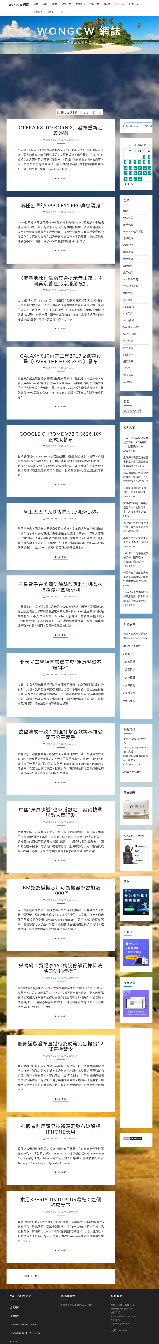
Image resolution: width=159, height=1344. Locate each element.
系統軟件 (128, 238)
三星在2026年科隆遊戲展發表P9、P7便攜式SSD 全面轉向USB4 (135, 442)
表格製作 (38, 11)
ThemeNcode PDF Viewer (23, 1324)
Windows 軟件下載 (133, 231)
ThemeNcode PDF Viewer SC (25, 1332)
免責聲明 (15, 1307)
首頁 (36, 3)
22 (145, 173)
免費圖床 (80, 3)
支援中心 (133, 3)
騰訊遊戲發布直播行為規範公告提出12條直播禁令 (60, 1046)
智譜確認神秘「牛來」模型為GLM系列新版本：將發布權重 (135, 507)
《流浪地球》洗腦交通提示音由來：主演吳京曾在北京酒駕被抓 (60, 280)
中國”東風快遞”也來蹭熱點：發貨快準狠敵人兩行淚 (60, 812)
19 (130, 173)
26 (130, 178)
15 (145, 167)
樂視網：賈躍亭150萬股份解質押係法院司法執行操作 (60, 968)
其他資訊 (128, 382)
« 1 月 (126, 183)
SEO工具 (119, 3)
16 (149, 167)
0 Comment (71, 139)
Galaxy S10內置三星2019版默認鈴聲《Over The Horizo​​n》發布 (60, 358)
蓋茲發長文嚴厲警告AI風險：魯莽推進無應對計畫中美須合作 (135, 577)
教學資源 (128, 347)
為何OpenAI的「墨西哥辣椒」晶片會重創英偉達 (136, 527)
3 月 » (133, 183)
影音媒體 (128, 258)
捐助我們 (15, 1315)
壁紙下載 (66, 3)
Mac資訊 (127, 300)
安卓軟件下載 (130, 286)
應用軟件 (128, 272)
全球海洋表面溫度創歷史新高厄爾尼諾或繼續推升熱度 (135, 461)
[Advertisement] (79, 83)
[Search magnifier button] (151, 126)
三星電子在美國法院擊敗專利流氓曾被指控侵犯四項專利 (60, 586)
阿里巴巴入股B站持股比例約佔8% (60, 511)
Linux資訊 (128, 306)
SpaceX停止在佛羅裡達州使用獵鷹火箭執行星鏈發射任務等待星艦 (135, 596)
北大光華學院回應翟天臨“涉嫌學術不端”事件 (60, 664)
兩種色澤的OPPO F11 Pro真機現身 (60, 205)
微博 (54, 3)
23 (149, 173)
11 (126, 167)
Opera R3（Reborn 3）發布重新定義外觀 (61, 130)
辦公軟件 (128, 245)
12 (130, 167)
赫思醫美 (128, 217)
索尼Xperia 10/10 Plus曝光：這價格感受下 (60, 1202)
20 (135, 173)
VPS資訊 (127, 313)
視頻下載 (94, 3)
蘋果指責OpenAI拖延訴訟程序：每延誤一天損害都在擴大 (136, 477)
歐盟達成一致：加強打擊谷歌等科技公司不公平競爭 (60, 734)
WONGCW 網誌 (19, 4)
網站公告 (128, 210)
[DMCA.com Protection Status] (132, 1139)
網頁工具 (128, 361)
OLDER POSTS (34, 1276)
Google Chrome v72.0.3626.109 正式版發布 (60, 436)
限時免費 (128, 224)
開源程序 (128, 354)
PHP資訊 (128, 341)
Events (14, 1341)
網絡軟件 (128, 265)
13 (135, 167)
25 (126, 178)
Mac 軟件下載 (130, 279)
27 (135, 178)
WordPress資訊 (131, 327)
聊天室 (106, 3)
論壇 (45, 3)
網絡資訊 (128, 293)
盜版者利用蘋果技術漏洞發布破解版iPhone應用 (60, 1128)
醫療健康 (128, 375)
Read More (61, 178)
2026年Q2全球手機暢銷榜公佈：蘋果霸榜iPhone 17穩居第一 (136, 557)
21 (140, 173)
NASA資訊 (128, 320)
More (50, 11)
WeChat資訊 (130, 334)
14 (140, 167)
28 (140, 178)
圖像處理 (128, 252)
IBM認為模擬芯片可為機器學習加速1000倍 (60, 890)
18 (126, 173)
